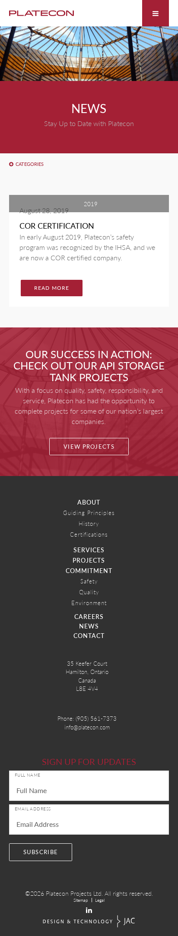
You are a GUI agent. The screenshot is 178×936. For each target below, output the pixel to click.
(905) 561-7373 (96, 718)
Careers (89, 616)
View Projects (89, 446)
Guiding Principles (88, 512)
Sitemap (80, 900)
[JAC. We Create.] (89, 921)
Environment (89, 603)
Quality (89, 592)
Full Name (28, 775)
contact (89, 635)
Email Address (33, 809)
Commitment (89, 570)
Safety (89, 581)
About (88, 502)
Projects (89, 560)
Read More (52, 287)
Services (89, 549)
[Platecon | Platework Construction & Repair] (41, 13)
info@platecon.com (87, 727)
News (89, 626)
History (89, 523)
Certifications (89, 534)
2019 (91, 204)
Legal (100, 900)
